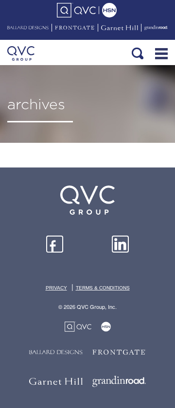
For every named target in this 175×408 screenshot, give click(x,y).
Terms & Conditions (103, 287)
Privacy (56, 287)
